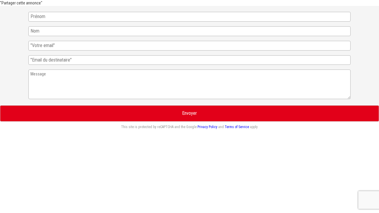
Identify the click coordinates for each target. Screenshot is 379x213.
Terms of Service (237, 127)
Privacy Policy (207, 127)
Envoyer (189, 113)
